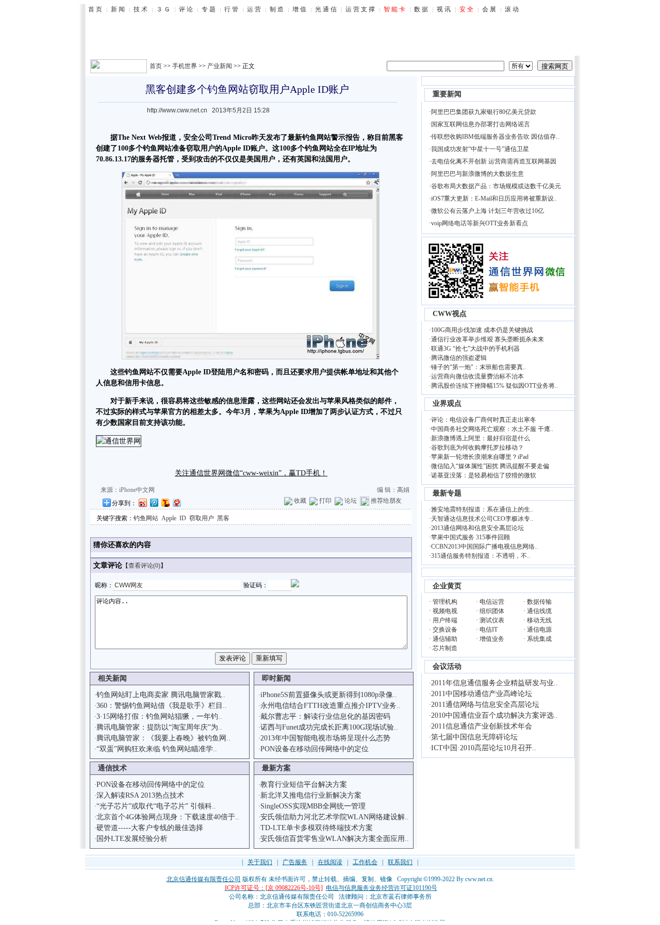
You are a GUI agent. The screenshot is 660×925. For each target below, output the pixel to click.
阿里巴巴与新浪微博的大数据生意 (477, 173)
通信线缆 (539, 611)
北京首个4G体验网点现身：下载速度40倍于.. (167, 817)
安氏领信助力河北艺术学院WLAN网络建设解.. (334, 817)
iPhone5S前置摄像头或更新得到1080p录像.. (328, 695)
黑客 (223, 518)
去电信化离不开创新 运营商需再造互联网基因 (493, 161)
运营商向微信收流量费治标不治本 (477, 376)
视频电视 (445, 611)
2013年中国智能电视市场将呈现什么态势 (325, 738)
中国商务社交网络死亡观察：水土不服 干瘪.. (492, 429)
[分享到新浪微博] (142, 502)
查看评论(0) (144, 565)
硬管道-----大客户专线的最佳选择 (149, 828)
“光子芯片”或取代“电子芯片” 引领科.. (156, 806)
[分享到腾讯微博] (153, 502)
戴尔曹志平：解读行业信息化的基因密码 (325, 716)
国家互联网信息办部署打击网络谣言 (480, 124)
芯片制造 (445, 648)
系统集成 (539, 638)
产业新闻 (219, 66)
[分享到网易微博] (176, 502)
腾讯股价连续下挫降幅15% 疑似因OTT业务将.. (494, 385)
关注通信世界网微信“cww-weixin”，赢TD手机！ (251, 473)
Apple (168, 518)
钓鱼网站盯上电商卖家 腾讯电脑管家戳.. (160, 695)
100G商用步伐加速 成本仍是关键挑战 (482, 330)
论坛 (350, 500)
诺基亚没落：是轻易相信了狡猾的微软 (483, 475)
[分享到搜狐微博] (165, 502)
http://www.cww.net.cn (177, 110)
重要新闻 (447, 94)
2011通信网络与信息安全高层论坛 (485, 704)
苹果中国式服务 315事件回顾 (470, 537)
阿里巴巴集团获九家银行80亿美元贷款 (483, 111)
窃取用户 (201, 518)
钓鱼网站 (146, 518)
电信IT (489, 629)
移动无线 (539, 620)
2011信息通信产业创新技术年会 (481, 726)
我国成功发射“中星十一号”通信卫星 (480, 149)
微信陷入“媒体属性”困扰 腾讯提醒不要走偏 (490, 466)
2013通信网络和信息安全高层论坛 (477, 528)
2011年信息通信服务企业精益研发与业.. (494, 683)
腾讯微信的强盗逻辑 (459, 357)
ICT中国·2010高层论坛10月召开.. (483, 748)
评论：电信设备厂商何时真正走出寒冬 (483, 419)
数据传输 (539, 601)
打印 (325, 500)
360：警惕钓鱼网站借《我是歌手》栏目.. (161, 705)
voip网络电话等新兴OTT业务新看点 (479, 223)
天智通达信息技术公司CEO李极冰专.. (482, 518)
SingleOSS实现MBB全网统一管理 (313, 806)
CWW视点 (450, 314)
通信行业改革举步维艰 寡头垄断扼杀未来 (487, 339)
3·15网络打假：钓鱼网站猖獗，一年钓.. (159, 716)
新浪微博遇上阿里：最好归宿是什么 (480, 438)
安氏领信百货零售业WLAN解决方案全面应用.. (334, 839)
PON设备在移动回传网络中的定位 (314, 749)
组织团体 (492, 611)
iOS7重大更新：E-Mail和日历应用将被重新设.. (494, 198)
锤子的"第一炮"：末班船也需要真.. (478, 367)
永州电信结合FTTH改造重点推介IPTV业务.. (330, 705)
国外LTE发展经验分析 (132, 839)
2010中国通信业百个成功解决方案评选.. (494, 715)
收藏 (300, 500)
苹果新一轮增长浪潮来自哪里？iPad (480, 456)
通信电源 (539, 629)
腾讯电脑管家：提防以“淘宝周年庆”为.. (159, 727)
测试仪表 (492, 620)
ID (182, 518)
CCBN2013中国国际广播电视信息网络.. (484, 546)
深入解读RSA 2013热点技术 (140, 795)
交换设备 (445, 629)
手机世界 (184, 66)
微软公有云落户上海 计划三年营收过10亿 (487, 210)
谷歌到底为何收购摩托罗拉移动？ (477, 447)
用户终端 (445, 620)
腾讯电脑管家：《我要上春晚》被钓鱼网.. (163, 738)
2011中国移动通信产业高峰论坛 (481, 694)
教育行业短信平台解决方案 (303, 784)
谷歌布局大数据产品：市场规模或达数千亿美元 (496, 186)
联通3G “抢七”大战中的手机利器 (475, 348)
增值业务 (492, 638)
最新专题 (447, 493)
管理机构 (445, 601)
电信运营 (492, 601)
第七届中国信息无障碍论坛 (474, 737)
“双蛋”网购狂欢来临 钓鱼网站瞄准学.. (156, 749)
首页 (156, 66)
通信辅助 (445, 638)
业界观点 (447, 403)
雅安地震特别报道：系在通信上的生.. (482, 509)
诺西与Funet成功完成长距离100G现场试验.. (329, 727)
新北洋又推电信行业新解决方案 (310, 795)
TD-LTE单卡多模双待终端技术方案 (316, 828)
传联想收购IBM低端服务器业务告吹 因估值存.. (495, 136)
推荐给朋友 (386, 500)
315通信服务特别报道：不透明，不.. (480, 555)
